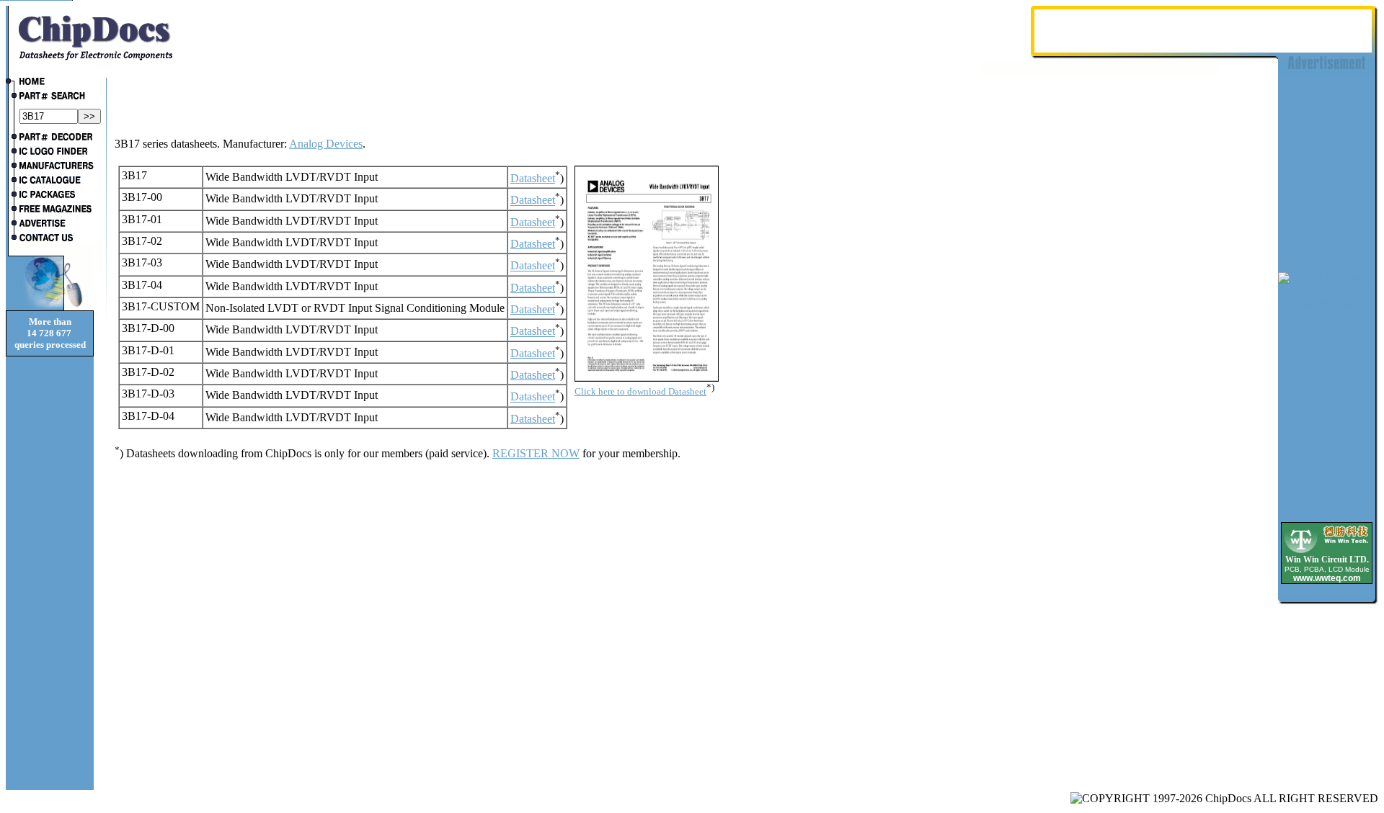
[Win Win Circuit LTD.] (1326, 552)
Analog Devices (326, 144)
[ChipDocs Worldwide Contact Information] (50, 237)
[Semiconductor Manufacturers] (50, 167)
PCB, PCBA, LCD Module (1327, 569)
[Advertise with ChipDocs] (50, 224)
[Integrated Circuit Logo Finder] (50, 152)
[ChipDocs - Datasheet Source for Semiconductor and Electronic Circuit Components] (50, 83)
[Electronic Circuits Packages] (50, 196)
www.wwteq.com (1327, 578)
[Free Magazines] (50, 210)
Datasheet (532, 178)
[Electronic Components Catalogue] (50, 181)
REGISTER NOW (536, 453)
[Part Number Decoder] (50, 138)
